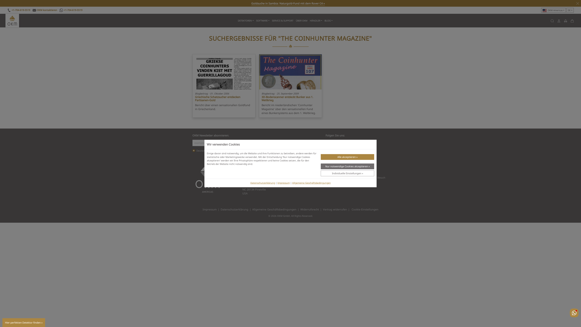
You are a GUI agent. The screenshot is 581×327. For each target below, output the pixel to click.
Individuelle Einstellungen (346, 173)
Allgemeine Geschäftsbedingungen (311, 183)
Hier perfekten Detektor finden (23, 322)
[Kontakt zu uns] (574, 313)
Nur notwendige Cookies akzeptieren (346, 166)
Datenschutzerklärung (262, 183)
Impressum (283, 183)
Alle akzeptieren (346, 157)
